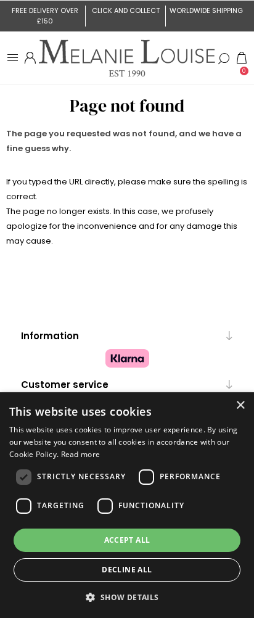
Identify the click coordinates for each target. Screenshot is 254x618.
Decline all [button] (127, 569)
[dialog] (127, 505)
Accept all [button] (127, 540)
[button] (126, 597)
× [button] (240, 405)
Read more (80, 454)
